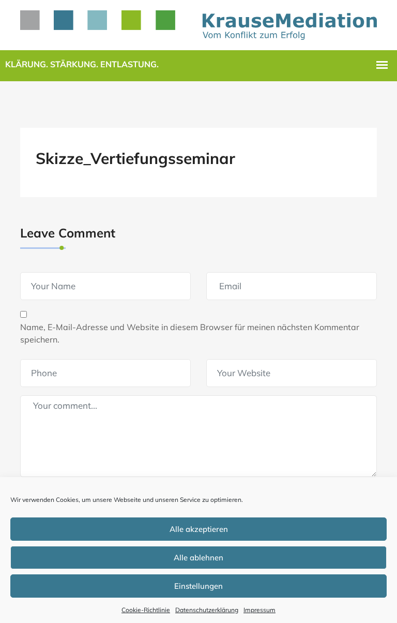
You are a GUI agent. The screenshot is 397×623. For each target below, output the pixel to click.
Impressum (259, 610)
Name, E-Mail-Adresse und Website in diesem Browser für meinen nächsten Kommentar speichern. (189, 333)
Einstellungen (198, 586)
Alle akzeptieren (199, 529)
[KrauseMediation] (198, 23)
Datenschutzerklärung (206, 610)
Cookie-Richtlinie (145, 610)
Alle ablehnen (198, 557)
